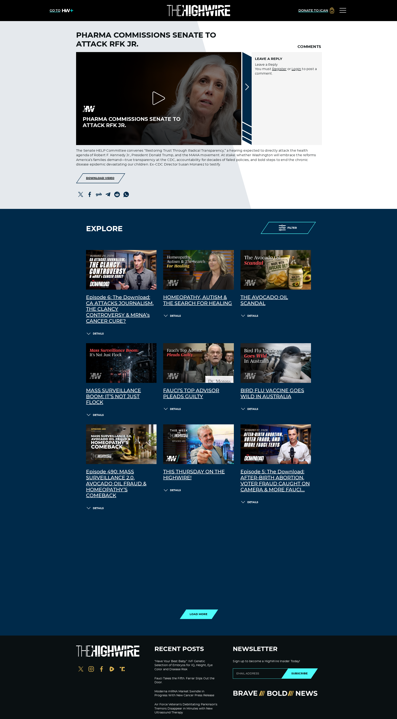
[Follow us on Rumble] (112, 669)
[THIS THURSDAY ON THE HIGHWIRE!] (198, 444)
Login (296, 69)
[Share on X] (80, 194)
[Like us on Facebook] (101, 669)
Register (279, 69)
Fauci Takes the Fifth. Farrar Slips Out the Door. (184, 680)
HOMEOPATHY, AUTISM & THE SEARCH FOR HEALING (197, 300)
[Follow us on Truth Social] (122, 669)
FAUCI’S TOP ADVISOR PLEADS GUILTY (191, 393)
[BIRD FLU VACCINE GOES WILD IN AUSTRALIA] (275, 363)
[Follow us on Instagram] (91, 669)
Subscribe (299, 673)
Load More (198, 614)
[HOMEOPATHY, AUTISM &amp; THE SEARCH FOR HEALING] (198, 270)
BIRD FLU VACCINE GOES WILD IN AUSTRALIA (272, 393)
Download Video (100, 178)
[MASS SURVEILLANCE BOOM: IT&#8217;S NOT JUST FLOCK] (121, 363)
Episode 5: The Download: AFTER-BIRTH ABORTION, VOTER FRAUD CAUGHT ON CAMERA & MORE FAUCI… (275, 480)
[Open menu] (342, 10)
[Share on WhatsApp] (126, 194)
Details (98, 333)
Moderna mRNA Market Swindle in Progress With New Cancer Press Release (184, 693)
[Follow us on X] (81, 669)
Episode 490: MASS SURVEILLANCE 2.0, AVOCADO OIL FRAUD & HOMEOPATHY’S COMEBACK (116, 483)
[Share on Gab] (98, 194)
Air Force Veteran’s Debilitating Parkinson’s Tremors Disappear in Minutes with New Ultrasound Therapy (185, 708)
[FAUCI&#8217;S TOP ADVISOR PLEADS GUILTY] (198, 363)
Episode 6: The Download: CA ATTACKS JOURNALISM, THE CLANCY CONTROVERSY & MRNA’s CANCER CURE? (120, 309)
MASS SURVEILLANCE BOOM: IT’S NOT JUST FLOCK (113, 396)
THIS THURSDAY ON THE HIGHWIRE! (194, 474)
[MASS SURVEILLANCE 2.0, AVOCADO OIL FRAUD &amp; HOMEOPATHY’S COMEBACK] (121, 444)
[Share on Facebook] (89, 194)
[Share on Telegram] (107, 194)
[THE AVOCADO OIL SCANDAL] (275, 270)
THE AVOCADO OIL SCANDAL (264, 300)
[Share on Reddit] (117, 194)
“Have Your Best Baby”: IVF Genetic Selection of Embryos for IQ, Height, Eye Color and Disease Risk (183, 665)
